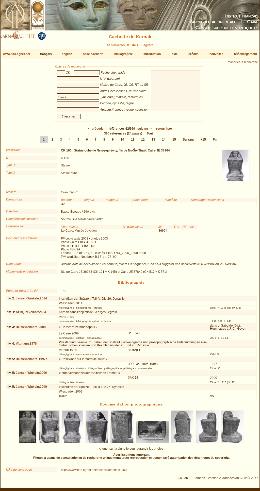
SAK (131, 377)
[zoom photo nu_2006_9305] (152, 442)
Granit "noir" (69, 192)
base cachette (93, 54)
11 (132, 139)
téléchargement (245, 54)
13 (153, 139)
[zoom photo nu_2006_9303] (97, 442)
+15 (203, 139)
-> (144, 128)
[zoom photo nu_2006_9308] (232, 442)
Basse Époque (71, 211)
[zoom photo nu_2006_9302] (72, 442)
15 (174, 139)
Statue (65, 165)
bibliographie (123, 54)
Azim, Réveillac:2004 (31, 312)
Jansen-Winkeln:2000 (31, 373)
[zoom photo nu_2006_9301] (49, 442)
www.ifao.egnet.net (16, 54)
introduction (152, 54)
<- (97, 128)
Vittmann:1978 (26, 343)
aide (175, 54)
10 (122, 139)
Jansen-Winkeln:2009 (31, 386)
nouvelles (216, 54)
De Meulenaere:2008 (31, 327)
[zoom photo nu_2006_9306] (182, 442)
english (67, 54)
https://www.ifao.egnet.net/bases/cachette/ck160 (94, 470)
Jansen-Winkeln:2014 (31, 298)
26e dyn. (89, 211)
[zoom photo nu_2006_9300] (27, 442)
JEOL (131, 364)
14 (164, 139)
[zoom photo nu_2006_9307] (207, 442)
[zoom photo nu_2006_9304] (122, 442)
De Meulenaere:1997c (31, 359)
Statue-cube (69, 173)
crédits (193, 54)
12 (143, 139)
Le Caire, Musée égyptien (79, 230)
